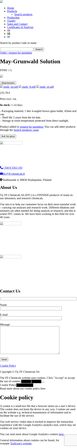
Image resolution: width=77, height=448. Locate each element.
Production (13, 17)
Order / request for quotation (16, 52)
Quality (11, 20)
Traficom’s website (21, 443)
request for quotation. (32, 126)
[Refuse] (42, 382)
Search (39, 49)
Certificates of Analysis (20, 27)
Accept (26, 381)
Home (10, 7)
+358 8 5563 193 (12, 167)
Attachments (8, 83)
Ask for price (8, 136)
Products (12, 11)
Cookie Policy (8, 365)
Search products (23, 14)
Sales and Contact (17, 24)
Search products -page (26, 129)
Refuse (36, 381)
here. (61, 434)
